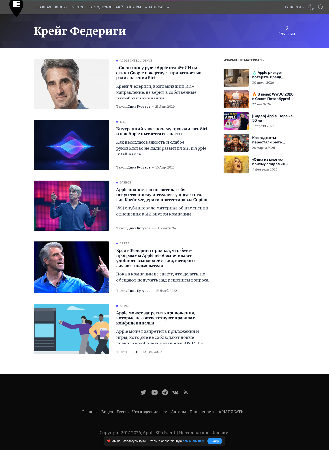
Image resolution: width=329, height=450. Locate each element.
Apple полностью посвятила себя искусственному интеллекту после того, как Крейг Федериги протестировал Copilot (162, 194)
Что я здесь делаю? (105, 7)
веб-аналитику (193, 441)
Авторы (133, 7)
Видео (61, 7)
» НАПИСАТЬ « (157, 7)
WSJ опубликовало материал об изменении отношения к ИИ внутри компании (162, 211)
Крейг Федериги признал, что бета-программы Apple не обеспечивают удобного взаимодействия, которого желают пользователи (155, 258)
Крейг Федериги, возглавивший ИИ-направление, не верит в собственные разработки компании (156, 92)
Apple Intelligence (136, 60)
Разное (125, 182)
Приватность (202, 411)
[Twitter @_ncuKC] (143, 392)
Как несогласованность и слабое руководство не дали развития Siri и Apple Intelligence (161, 148)
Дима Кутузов (138, 107)
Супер (215, 441)
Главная (43, 7)
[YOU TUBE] (154, 392)
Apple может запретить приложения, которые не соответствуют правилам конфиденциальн (156, 318)
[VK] (175, 392)
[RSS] (186, 392)
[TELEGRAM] (165, 392)
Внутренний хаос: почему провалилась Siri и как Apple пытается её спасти (161, 131)
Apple (125, 243)
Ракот (132, 352)
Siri (123, 121)
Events (123, 411)
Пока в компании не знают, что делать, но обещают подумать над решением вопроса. (162, 277)
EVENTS (76, 7)
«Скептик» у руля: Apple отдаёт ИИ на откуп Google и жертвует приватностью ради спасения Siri (158, 72)
